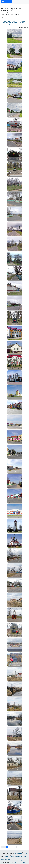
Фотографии (20, 12)
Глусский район (15, 21)
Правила (14, 858)
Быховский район (6, 21)
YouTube (17, 861)
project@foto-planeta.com (21, 853)
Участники (3, 12)
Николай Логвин (11, 12)
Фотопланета (7, 2)
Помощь (9, 858)
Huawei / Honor (22, 862)
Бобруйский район (17, 19)
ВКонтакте (11, 861)
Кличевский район (10, 22)
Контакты (23, 856)
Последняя (20, 847)
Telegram (22, 861)
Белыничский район (7, 19)
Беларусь (4, 14)
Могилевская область (13, 14)
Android (15, 862)
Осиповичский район (7, 24)
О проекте (17, 856)
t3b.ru (14, 855)
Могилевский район (20, 22)
